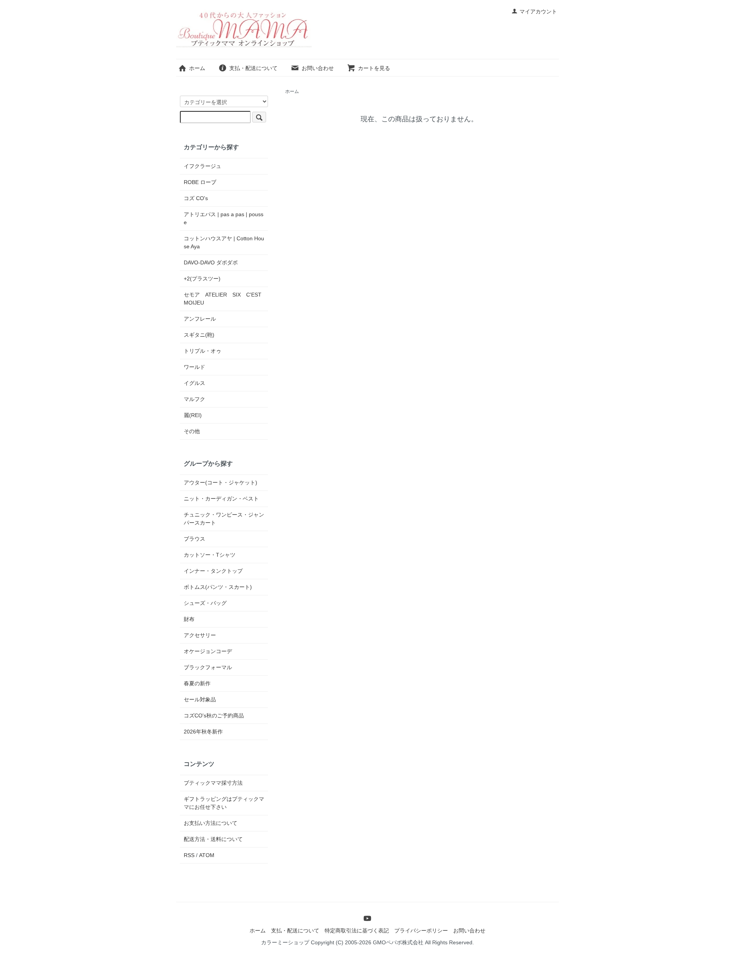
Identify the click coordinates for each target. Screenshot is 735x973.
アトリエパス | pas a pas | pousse (223, 218)
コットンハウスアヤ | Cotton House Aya (224, 242)
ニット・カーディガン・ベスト (221, 498)
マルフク (194, 399)
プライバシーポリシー (421, 930)
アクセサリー (200, 635)
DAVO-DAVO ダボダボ (211, 262)
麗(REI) (193, 415)
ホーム (197, 68)
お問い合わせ (318, 68)
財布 (189, 619)
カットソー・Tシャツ (209, 555)
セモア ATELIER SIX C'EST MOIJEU (222, 299)
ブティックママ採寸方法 (213, 783)
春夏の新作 (197, 683)
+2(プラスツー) (202, 278)
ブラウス (194, 539)
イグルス (194, 383)
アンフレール (200, 319)
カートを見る (374, 68)
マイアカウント (538, 11)
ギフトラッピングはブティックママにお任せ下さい (224, 803)
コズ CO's (196, 198)
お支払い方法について (210, 823)
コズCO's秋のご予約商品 (214, 715)
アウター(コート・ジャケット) (220, 482)
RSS (189, 855)
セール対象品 (200, 699)
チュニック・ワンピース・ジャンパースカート (224, 519)
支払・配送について (253, 68)
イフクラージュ (202, 166)
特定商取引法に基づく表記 (357, 930)
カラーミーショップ (285, 942)
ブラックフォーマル (208, 667)
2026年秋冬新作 (203, 732)
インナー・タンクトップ (213, 571)
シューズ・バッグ (205, 603)
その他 (192, 431)
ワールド (194, 367)
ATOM (206, 855)
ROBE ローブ (200, 182)
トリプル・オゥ (202, 351)
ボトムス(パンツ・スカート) (218, 587)
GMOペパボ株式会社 (398, 942)
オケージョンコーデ (208, 651)
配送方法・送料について (213, 839)
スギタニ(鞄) (199, 335)
